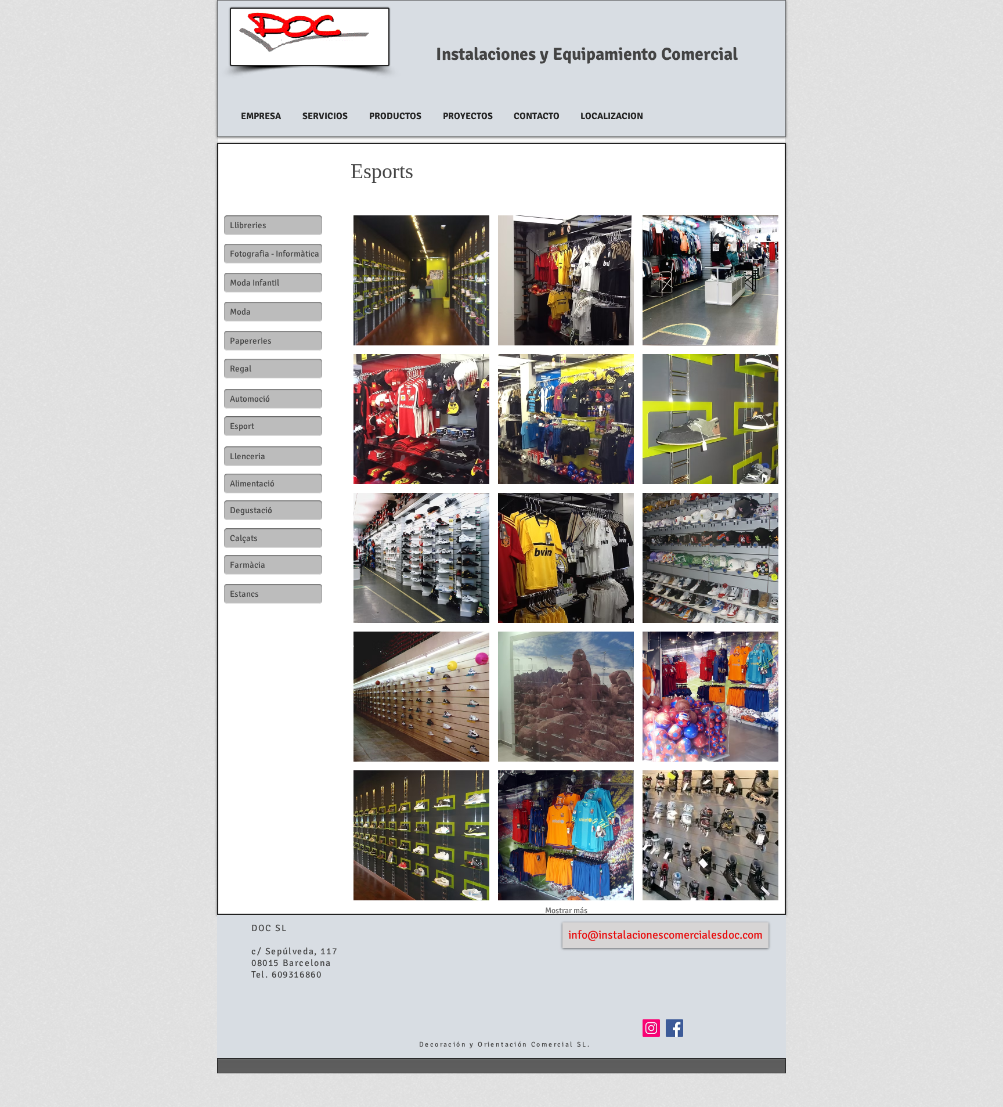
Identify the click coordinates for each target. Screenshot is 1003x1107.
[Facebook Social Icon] (674, 1028)
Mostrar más (566, 910)
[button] (421, 280)
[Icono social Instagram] (651, 1028)
